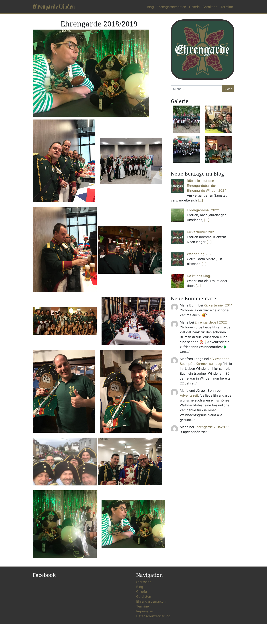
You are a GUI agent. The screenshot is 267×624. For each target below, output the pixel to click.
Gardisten (210, 7)
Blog (150, 7)
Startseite (143, 582)
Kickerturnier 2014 (218, 305)
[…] (200, 200)
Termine (226, 7)
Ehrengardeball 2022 (211, 322)
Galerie (194, 7)
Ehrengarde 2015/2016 (212, 427)
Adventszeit (189, 395)
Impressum (144, 611)
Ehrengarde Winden (54, 6)
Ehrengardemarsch (171, 7)
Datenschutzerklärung (153, 616)
